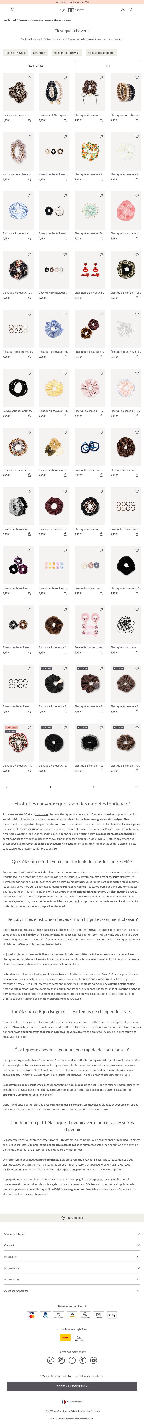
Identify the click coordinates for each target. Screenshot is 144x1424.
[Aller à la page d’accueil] (72, 8)
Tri (108, 65)
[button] (123, 9)
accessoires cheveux (19, 1139)
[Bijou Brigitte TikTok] (51, 1360)
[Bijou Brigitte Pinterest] (83, 1360)
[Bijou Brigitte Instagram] (61, 1360)
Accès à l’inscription (72, 1386)
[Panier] (140, 9)
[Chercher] (12, 9)
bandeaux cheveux (31, 1179)
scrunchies (41, 814)
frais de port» (64, 1411)
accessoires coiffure (88, 1022)
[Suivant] (137, 787)
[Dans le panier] (29, 120)
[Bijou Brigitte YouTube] (93, 1360)
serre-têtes (14, 1159)
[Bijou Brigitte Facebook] (72, 1360)
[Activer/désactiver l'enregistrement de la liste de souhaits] (29, 77)
